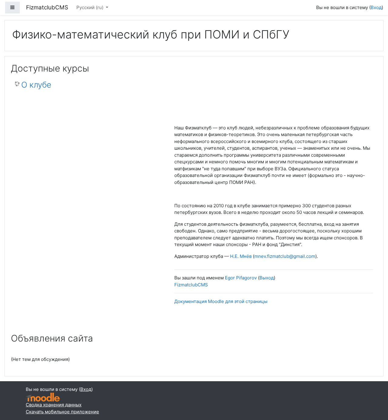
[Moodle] (43, 397)
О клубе (36, 84)
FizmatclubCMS (191, 285)
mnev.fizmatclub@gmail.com (284, 256)
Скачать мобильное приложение (62, 412)
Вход (376, 7)
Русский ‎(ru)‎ (90, 7)
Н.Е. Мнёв (241, 256)
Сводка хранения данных (54, 405)
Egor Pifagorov (241, 278)
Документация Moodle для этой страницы (220, 301)
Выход (266, 278)
